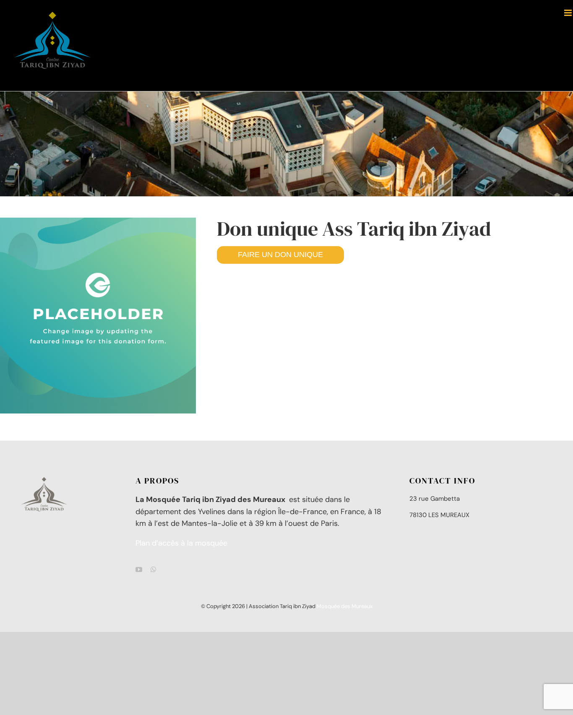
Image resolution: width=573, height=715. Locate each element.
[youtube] (138, 569)
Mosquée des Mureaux (344, 606)
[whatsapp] (153, 569)
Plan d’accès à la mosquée (181, 543)
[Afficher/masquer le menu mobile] (568, 12)
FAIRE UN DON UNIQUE (280, 254)
